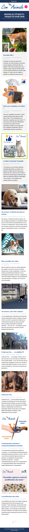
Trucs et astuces (6, 57)
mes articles (6, 163)
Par (16, 57)
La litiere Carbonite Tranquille (13, 161)
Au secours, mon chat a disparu (12, 311)
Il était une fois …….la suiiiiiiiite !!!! (12, 352)
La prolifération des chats (10, 496)
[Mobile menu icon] (26, 6)
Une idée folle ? (8, 55)
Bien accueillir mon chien (9, 261)
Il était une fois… (7, 395)
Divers (2, 354)
